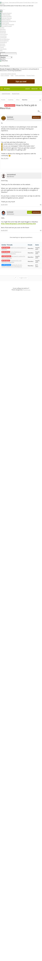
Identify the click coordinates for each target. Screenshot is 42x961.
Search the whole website (8, 74)
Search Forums (6, 93)
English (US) (22, 278)
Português (11, 24)
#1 (40, 158)
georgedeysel (11, 174)
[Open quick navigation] (40, 100)
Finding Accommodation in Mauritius (13, 248)
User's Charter (5, 75)
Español (8, 16)
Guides (2, 28)
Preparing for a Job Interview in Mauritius (11, 261)
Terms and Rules (20, 75)
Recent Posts (15, 93)
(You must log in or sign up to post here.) (21, 237)
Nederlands (12, 21)
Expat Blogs (3, 42)
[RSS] (40, 111)
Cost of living (4, 34)
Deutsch (9, 13)
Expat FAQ (3, 32)
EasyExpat (10, 117)
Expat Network (4, 41)
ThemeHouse (26, 290)
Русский (9, 26)
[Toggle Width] (15, 277)
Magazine (3, 31)
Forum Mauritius (5, 39)
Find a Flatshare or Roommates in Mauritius (11, 252)
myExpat (2, 52)
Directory (2, 45)
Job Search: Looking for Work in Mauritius (13, 257)
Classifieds (3, 49)
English (8, 15)
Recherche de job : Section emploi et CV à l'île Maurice (11, 265)
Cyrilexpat (10, 212)
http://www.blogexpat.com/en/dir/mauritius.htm (18, 224)
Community (3, 37)
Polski (7, 23)
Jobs (1, 50)
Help (12, 75)
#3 (40, 230)
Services (2, 44)
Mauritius (3, 29)
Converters (3, 36)
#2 (40, 204)
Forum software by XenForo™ (21, 288)
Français (9, 18)
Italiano (8, 19)
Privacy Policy (31, 75)
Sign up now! (21, 81)
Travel (2, 47)
